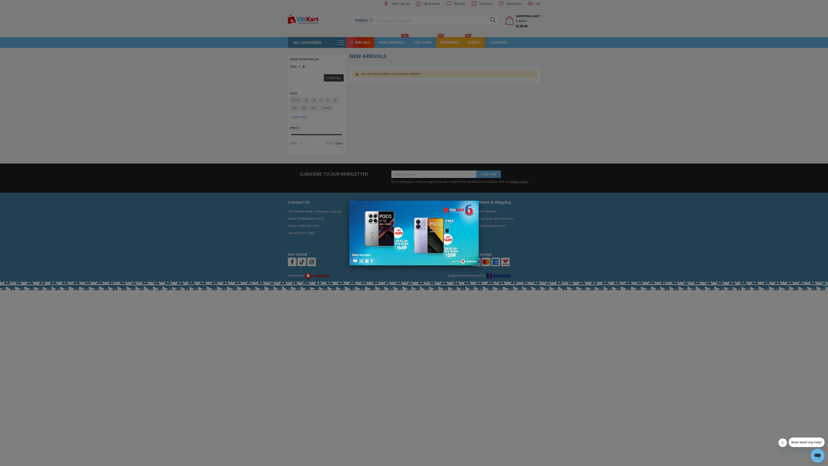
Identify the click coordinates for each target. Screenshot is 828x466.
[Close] (473, 206)
